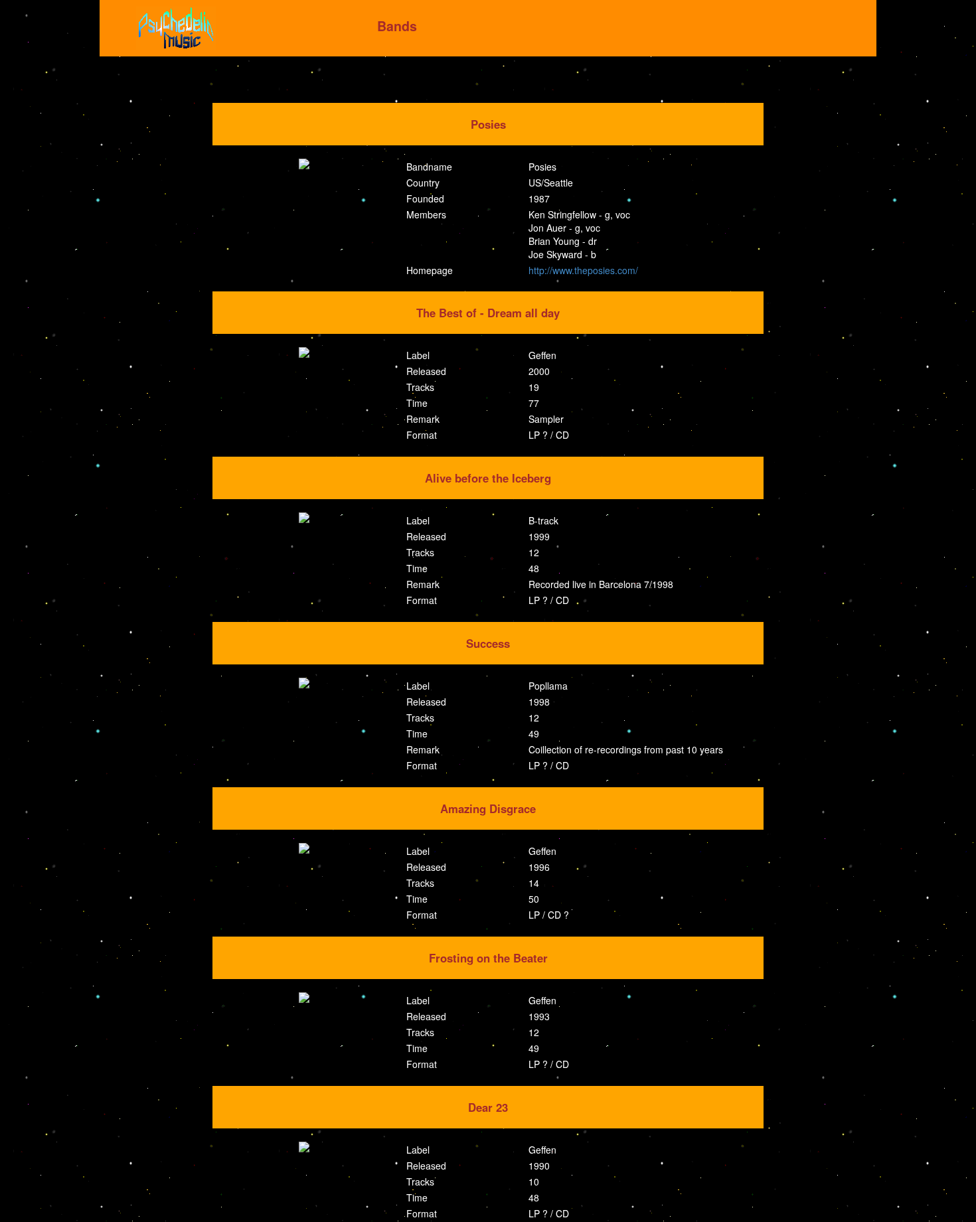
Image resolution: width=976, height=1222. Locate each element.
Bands (397, 26)
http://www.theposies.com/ (583, 270)
